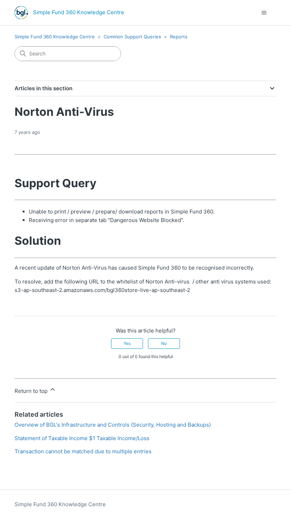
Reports (178, 36)
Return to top (32, 391)
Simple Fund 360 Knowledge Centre (55, 36)
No (164, 343)
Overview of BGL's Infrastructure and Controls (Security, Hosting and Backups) (113, 424)
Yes (127, 343)
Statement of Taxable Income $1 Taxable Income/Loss (82, 438)
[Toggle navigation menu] (263, 12)
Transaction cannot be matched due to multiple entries (83, 451)
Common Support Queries (132, 36)
